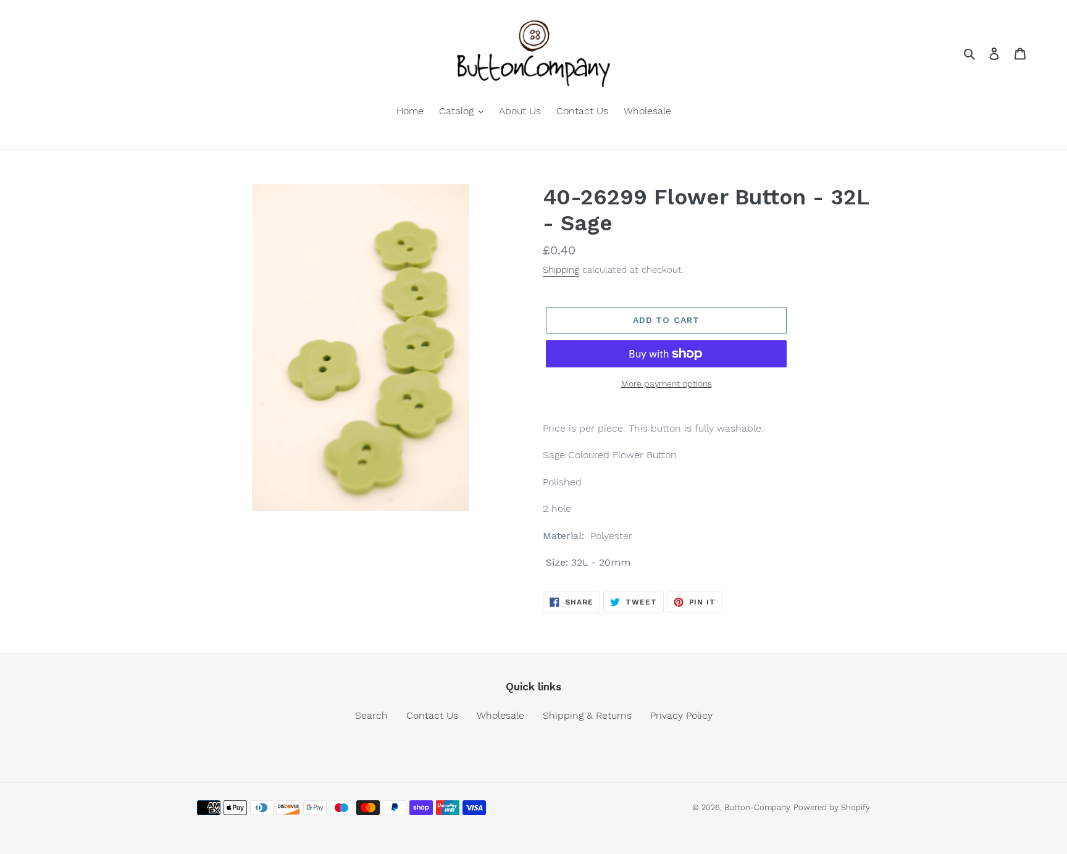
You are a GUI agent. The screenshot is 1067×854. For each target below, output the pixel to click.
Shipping (561, 269)
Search (371, 715)
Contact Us (432, 715)
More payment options (666, 383)
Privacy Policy (681, 715)
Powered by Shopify (831, 807)
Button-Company (757, 807)
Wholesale (500, 715)
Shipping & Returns (587, 715)
